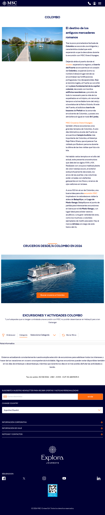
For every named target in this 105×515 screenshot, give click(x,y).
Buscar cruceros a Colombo (52, 295)
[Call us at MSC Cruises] (89, 3)
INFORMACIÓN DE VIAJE (12, 428)
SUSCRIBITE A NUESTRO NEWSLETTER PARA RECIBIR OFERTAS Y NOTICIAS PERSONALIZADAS (40, 391)
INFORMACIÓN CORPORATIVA (14, 422)
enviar (90, 397)
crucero (69, 65)
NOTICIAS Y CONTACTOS (12, 434)
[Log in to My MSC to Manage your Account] (94, 3)
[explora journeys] (52, 455)
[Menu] (101, 3)
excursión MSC (90, 193)
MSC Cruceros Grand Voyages (79, 123)
